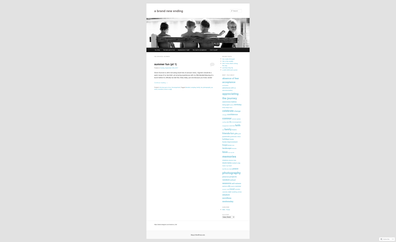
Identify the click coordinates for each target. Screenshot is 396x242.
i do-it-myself (213, 50)
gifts (236, 133)
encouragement (236, 122)
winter (240, 192)
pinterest (225, 177)
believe (232, 105)
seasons (226, 183)
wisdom (226, 194)
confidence (232, 114)
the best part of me (169, 50)
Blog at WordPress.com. (198, 235)
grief (239, 134)
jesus (230, 145)
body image (225, 107)
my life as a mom (227, 169)
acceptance (228, 82)
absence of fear (230, 78)
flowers (234, 130)
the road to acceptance (199, 50)
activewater (225, 85)
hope (224, 144)
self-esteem (236, 183)
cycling (224, 122)
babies (234, 101)
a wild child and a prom (229, 70)
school (233, 180)
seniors (224, 186)
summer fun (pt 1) (165, 64)
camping (193, 87)
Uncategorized (175, 87)
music (224, 166)
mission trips (232, 160)
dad (228, 122)
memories (229, 156)
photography (207, 87)
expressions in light (183, 50)
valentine (225, 192)
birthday (238, 104)
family (198, 87)
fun (202, 87)
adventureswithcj (227, 90)
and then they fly (227, 68)
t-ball (227, 189)
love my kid (231, 152)
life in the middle (227, 61)
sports (233, 186)
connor (227, 118)
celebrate (228, 111)
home (232, 139)
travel (232, 189)
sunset (224, 189)
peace (235, 168)
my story (157, 50)
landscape (226, 148)
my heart (229, 166)
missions (225, 160)
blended (188, 87)
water (230, 192)
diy (230, 122)
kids (233, 145)
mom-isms (227, 162)
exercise (232, 126)
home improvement (229, 142)
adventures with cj (229, 88)
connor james (236, 119)
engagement (225, 126)
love (225, 152)
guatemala (226, 136)
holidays (225, 139)
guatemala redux (235, 136)
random (226, 179)
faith (237, 125)
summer (238, 186)
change (237, 111)
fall (223, 130)
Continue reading (161, 82)
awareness (226, 102)
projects (233, 176)
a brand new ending (168, 11)
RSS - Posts (226, 210)
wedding (234, 192)
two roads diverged (228, 59)
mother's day (236, 163)
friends (226, 133)
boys (230, 107)
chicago (224, 114)
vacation (160, 89)
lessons (234, 148)
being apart (226, 105)
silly (229, 186)
